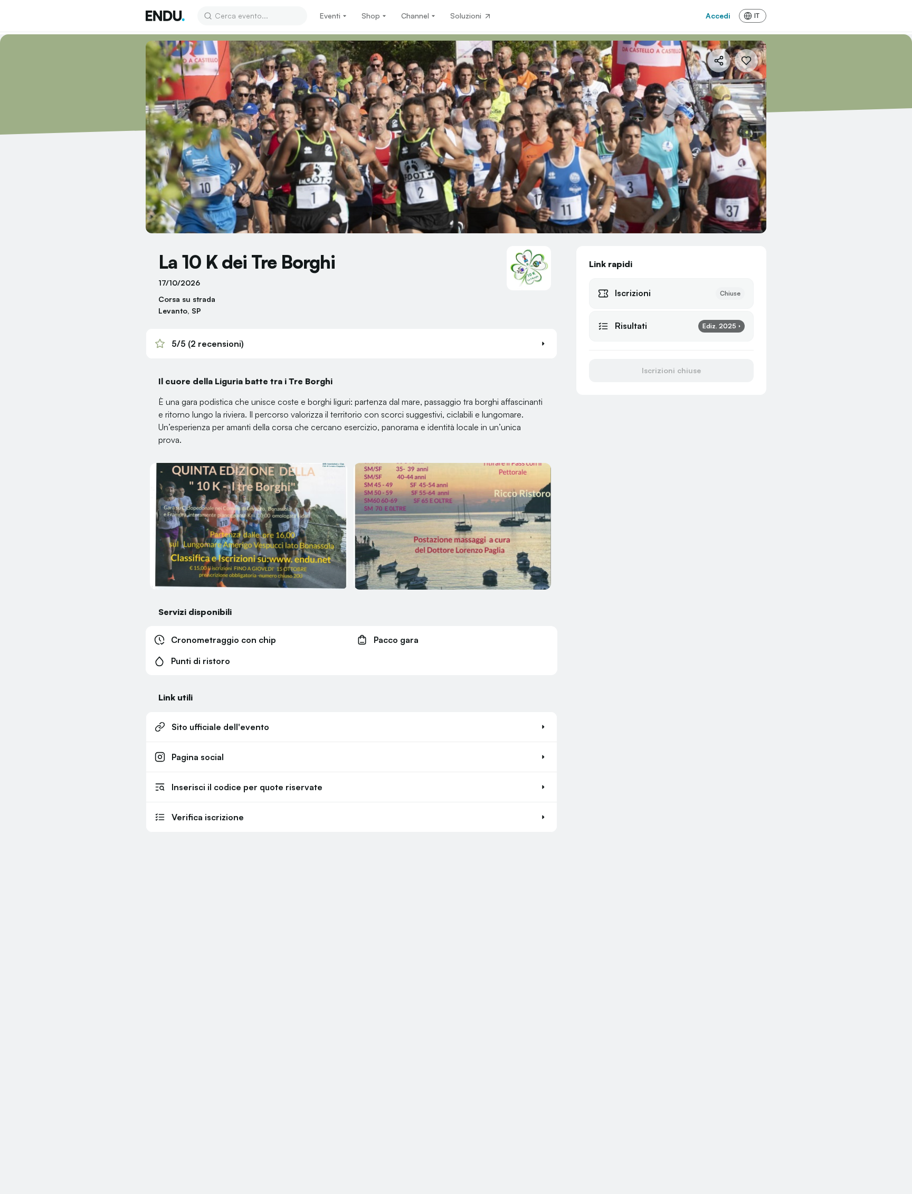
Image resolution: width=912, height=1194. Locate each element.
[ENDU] (165, 15)
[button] (351, 343)
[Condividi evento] (718, 60)
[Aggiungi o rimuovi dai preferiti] (746, 60)
